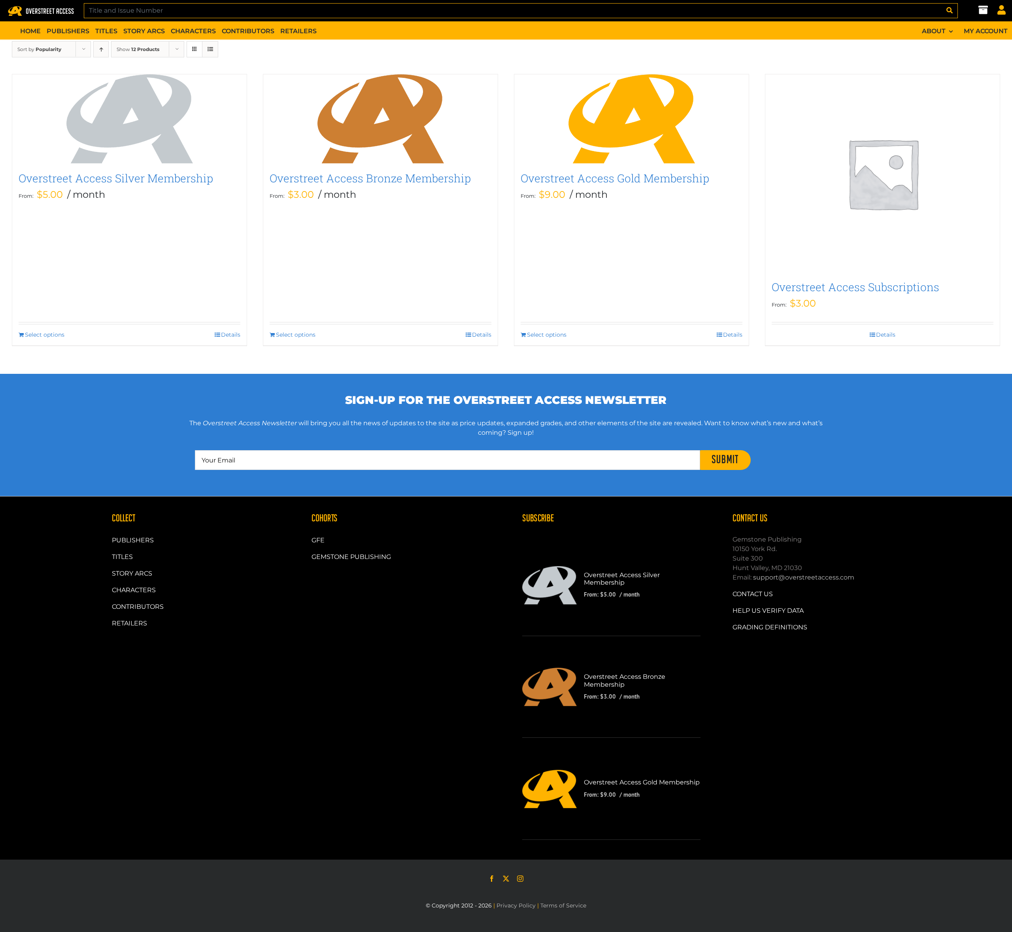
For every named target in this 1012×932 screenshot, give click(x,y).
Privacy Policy (516, 905)
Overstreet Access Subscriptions (855, 287)
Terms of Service (563, 905)
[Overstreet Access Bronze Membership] (380, 118)
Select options (44, 334)
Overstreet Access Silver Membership (116, 178)
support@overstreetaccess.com (803, 577)
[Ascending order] (101, 49)
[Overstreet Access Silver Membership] (129, 118)
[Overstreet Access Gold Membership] (631, 118)
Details (230, 334)
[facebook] (492, 878)
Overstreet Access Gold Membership (615, 178)
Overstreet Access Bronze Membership (370, 178)
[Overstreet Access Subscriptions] (882, 173)
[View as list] (210, 49)
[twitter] (506, 878)
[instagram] (520, 878)
